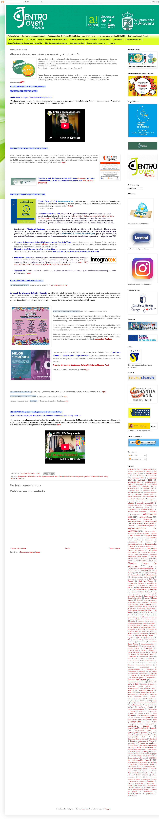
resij (153, 751)
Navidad (133, 711)
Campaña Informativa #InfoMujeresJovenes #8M (25, 43)
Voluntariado (118, 40)
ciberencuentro (132, 570)
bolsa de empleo (135, 535)
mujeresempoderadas (136, 709)
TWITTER (42, 183)
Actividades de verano (145, 499)
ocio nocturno (144, 720)
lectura (146, 696)
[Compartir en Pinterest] (54, 473)
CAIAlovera (151, 537)
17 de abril (131, 469)
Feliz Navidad (149, 640)
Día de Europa (147, 606)
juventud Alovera (146, 690)
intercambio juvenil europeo (139, 686)
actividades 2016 (138, 478)
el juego (151, 623)
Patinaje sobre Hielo (145, 735)
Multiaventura (152, 709)
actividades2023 (132, 509)
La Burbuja (142, 694)
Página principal (13, 36)
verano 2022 (142, 785)
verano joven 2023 (135, 787)
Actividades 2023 (148, 488)
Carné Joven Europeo (15, 40)
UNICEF (142, 781)
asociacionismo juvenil (146, 525)
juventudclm (131, 694)
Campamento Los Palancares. (146, 546)
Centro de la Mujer (142, 558)
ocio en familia (135, 717)
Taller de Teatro (149, 773)
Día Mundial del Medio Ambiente (143, 615)
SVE (152, 764)
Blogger (107, 809)
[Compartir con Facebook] (52, 473)
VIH (129, 789)
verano (130, 783)
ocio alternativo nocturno (147, 715)
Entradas (134, 455)
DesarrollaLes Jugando (134, 606)
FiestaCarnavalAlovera (147, 644)
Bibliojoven (131, 533)
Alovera (153, 511)
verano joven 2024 (149, 787)
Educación (131, 621)
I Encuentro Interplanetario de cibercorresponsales (142, 667)
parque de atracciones (136, 724)
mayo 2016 (133, 703)
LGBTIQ (152, 696)
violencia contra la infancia (140, 789)
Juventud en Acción (147, 692)
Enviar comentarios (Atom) (30, 552)
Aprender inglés (135, 523)
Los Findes (139, 698)
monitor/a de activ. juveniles (147, 703)
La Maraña (137, 696)
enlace (67, 264)
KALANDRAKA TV (59, 285)
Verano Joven (152, 785)
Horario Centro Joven (148, 660)
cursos (147, 598)
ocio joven (146, 717)
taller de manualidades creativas (138, 768)
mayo (155, 701)
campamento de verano (139, 542)
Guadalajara (132, 656)
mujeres (130, 707)
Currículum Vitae (138, 592)
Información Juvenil (97, 476)
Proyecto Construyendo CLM (136, 749)
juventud (131, 690)
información (151, 678)
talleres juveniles (142, 775)
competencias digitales (136, 583)
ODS (155, 722)
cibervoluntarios (145, 571)
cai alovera (139, 537)
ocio (147, 713)
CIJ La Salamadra (140, 573)
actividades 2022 (133, 488)
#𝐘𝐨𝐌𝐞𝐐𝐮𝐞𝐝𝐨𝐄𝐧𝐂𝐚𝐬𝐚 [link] (65, 201)
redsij (106, 476)
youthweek (149, 794)
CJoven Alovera (141, 579)
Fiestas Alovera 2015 (148, 646)
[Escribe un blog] (47, 473)
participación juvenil (138, 732)
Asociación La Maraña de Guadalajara (78, 234)
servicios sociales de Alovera (137, 762)
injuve (153, 680)
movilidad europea (136, 705)
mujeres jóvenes (146, 707)
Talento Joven (132, 766)
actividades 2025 (148, 490)
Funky (143, 650)
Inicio (67, 548)
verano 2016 (150, 783)
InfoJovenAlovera (148, 675)
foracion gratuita (133, 648)
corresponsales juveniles (82, 476)
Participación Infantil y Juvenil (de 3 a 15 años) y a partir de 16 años (71, 36)
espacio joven (132, 638)
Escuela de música (148, 631)
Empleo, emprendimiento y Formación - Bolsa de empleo (90, 40)
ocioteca (148, 722)
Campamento (149, 540)
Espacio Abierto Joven (144, 636)
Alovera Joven (136, 514)
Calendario (137, 540)
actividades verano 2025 (144, 507)
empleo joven (148, 625)
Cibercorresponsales (133, 40)
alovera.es (81, 178)
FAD (129, 640)
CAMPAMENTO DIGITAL (135, 544)
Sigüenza (133, 764)
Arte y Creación (149, 523)
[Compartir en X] (49, 473)
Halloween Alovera (133, 660)
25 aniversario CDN (148, 469)
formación (148, 648)
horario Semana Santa (134, 663)
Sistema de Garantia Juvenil (138, 36)
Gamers (151, 650)
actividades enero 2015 (136, 501)
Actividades (151, 473)
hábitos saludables (139, 658)
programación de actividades (142, 747)
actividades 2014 (137, 476)
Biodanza (154, 533)
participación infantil (138, 726)
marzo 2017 (148, 701)
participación (150, 724)
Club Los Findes (145, 581)
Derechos (145, 602)
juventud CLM (133, 692)
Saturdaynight (152, 754)
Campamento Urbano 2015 (136, 548)
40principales (139, 471)
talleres (130, 775)
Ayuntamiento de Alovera (50, 476)
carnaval (130, 554)
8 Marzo (148, 471)
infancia (133, 675)
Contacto (111, 43)
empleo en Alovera (134, 625)
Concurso (141, 585)
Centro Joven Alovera (144, 561)
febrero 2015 (137, 640)
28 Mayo (130, 471)
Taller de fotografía (149, 766)
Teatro (140, 777)
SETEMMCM (153, 762)
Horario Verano (148, 663)
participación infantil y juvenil (142, 728)
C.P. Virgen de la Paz (150, 535)
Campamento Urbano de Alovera (142, 549)
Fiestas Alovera (133, 646)
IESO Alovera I (144, 673)
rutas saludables (140, 753)
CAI (132, 537)
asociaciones (131, 525)
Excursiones (150, 638)
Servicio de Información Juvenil (33, 36)
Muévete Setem (150, 705)
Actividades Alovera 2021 (136, 497)
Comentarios (136, 459)
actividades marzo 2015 (135, 505)
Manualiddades (149, 698)
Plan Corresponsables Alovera (56, 43)
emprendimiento (133, 627)
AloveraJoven (148, 519)
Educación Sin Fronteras (146, 621)
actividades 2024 (133, 490)
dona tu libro (150, 619)
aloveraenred (132, 519)
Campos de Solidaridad (148, 552)
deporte (139, 600)
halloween (151, 659)
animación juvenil (151, 521)
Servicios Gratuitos (77, 43)
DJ (143, 619)
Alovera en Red (22, 476)
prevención (131, 743)
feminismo (131, 642)
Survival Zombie (143, 764)
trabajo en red (134, 781)
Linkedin (130, 698)
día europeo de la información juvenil (140, 610)
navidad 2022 (142, 711)
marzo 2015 (139, 701)
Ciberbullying (132, 568)
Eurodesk (141, 638)
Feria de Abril (141, 642)
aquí (64, 162)
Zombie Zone (131, 795)
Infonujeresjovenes (138, 678)
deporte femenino (149, 600)
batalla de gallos (150, 531)
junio (153, 688)
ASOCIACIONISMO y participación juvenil (52, 40)
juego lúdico (145, 688)
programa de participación (148, 745)
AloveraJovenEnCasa (34, 476)
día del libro (151, 608)
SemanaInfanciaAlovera (136, 758)
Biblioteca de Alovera (143, 533)
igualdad (153, 673)
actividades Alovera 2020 (144, 495)
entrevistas (131, 629)
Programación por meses (96, 43)
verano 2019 (132, 785)
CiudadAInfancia (150, 575)
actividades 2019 (134, 482)
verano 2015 (139, 783)
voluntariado (148, 791)
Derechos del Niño (146, 604)
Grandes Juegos (145, 652)
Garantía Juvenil (133, 652)
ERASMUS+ (30, 40)
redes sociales (152, 749)
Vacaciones (150, 781)
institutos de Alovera (147, 684)
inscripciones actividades (136, 682)
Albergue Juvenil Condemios (137, 511)
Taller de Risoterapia (135, 773)
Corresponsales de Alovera (146, 587)
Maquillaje (131, 701)
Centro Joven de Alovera (66, 476)
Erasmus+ (141, 629)
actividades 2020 (141, 484)
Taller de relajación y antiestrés (145, 770)
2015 (138, 469)
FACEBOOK (88, 181)
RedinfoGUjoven (135, 752)
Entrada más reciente (18, 548)
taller (139, 766)
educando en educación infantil (137, 623)
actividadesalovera (147, 509)
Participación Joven (143, 730)
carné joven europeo (141, 554)
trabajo (154, 779)
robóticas (130, 753)
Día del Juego (141, 608)
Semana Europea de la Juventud (142, 756)
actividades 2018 (145, 480)
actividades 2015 (151, 476)
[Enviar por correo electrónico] (44, 473)
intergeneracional (133, 688)
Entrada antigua (114, 548)
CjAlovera (131, 579)
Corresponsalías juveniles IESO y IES (111, 36)
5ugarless (84, 809)
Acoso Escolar (138, 474)
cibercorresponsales (145, 568)
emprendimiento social (148, 627)
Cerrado (150, 566)
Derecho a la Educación (134, 602)
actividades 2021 (147, 486)
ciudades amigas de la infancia (143, 577)
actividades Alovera (135, 492)
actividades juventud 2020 (145, 503)
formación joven (133, 650)
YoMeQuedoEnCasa (17, 479)
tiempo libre (146, 779)
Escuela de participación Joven (138, 633)
